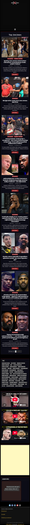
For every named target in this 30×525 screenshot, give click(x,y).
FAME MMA (9, 368)
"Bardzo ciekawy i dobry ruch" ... (12, 498)
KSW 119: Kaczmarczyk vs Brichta (19, 373)
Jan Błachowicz (5, 372)
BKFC (11, 365)
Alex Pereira (13, 363)
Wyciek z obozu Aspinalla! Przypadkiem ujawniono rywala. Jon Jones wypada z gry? (15, 258)
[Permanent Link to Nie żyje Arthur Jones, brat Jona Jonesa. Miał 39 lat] (15, 87)
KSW (11, 373)
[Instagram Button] (15, 505)
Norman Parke (4, 380)
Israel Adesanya (5, 370)
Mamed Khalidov (5, 375)
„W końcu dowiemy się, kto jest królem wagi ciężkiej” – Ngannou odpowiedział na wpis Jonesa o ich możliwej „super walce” (15, 296)
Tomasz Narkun (21, 384)
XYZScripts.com (21, 524)
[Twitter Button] (10, 505)
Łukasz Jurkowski (18, 386)
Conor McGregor (13, 366)
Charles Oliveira (5, 366)
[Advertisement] (15, 16)
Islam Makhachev (24, 368)
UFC (26, 384)
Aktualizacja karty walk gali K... (10, 483)
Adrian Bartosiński (6, 363)
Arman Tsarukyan (5, 365)
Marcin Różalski (13, 375)
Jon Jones (11, 372)
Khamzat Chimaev (5, 373)
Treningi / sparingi (18, 58)
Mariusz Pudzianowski (21, 375)
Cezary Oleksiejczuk (17, 365)
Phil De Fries (17, 380)
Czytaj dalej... (15, 74)
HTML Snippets (9, 524)
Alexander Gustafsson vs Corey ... (12, 489)
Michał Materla (5, 379)
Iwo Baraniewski (13, 370)
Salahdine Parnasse (13, 382)
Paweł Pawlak (11, 380)
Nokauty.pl (3, 511)
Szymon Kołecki (5, 384)
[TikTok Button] (20, 505)
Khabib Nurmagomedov (19, 372)
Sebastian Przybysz (23, 382)
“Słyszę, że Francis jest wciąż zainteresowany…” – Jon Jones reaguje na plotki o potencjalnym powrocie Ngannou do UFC (15, 337)
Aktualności (10, 58)
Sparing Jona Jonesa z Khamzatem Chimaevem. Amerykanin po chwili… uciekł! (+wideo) (15, 62)
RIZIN (23, 380)
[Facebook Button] (12, 505)
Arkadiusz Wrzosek (21, 363)
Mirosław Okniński (22, 379)
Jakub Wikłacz (20, 370)
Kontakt (3, 514)
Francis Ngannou (16, 368)
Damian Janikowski (21, 366)
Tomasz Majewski (13, 384)
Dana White (4, 368)
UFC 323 (3, 386)
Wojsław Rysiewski (10, 386)
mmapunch (10, 104)
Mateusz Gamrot (15, 377)
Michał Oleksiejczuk (13, 379)
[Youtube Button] (17, 505)
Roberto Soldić (5, 382)
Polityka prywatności (6, 517)
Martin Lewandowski (6, 377)
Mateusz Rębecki (23, 377)
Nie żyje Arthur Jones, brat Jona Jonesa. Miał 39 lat (15, 101)
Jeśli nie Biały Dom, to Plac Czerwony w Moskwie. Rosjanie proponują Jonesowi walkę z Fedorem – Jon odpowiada (15, 180)
